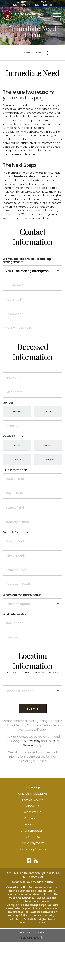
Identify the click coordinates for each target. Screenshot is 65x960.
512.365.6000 (43, 5)
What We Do (32, 812)
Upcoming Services (32, 849)
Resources (32, 824)
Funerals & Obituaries (32, 793)
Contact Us (32, 837)
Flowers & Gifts (32, 800)
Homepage (33, 787)
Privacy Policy (31, 741)
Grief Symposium (32, 831)
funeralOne (45, 882)
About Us (32, 806)
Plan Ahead (32, 818)
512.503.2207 (21, 5)
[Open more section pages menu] (47, 53)
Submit (32, 708)
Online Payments (32, 843)
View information (17, 887)
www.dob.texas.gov (33, 922)
